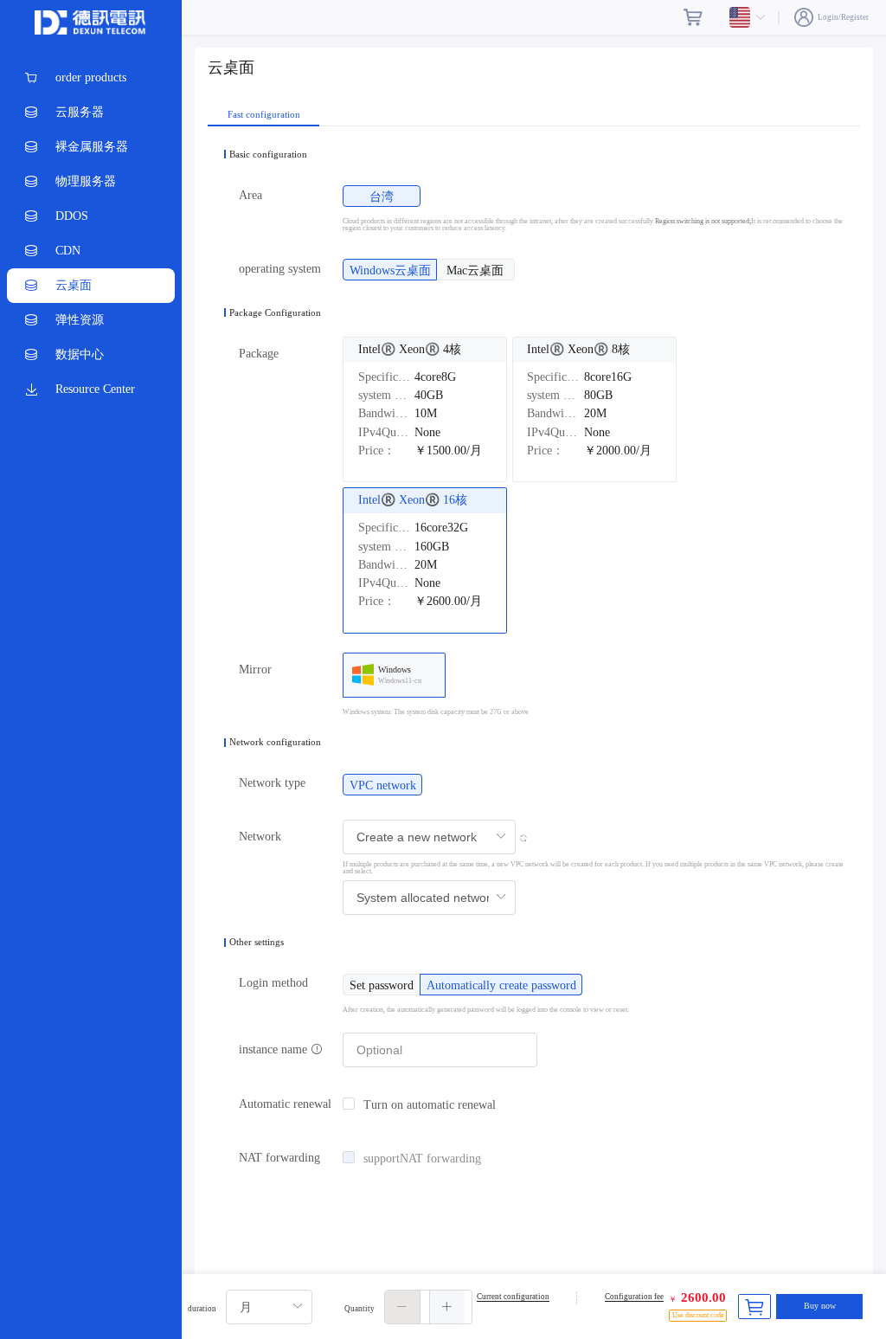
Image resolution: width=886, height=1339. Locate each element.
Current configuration (513, 1296)
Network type (272, 782)
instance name (275, 1049)
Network (260, 836)
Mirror (255, 669)
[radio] (382, 196)
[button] (403, 1307)
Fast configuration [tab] (264, 114)
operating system (280, 268)
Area (250, 195)
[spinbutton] (428, 1307)
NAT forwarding (279, 1157)
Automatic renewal (285, 1104)
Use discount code (698, 1315)
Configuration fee (634, 1296)
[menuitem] (91, 78)
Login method (273, 982)
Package (259, 353)
